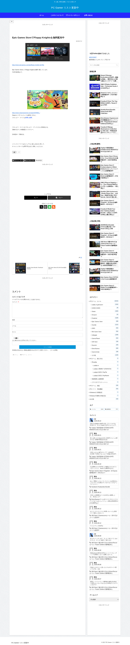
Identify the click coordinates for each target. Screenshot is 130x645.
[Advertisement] (47, 30)
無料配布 (40, 160)
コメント (15, 302)
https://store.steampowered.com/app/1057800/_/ (26, 113)
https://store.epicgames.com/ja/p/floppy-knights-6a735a (28, 65)
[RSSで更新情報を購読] (53, 207)
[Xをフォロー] (41, 207)
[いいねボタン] (14, 152)
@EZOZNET (93, 57)
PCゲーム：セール (18, 160)
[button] (59, 198)
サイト (14, 332)
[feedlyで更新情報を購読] (49, 207)
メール (14, 326)
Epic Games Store (30, 160)
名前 (13, 320)
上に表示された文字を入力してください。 (24, 340)
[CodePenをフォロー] (45, 207)
